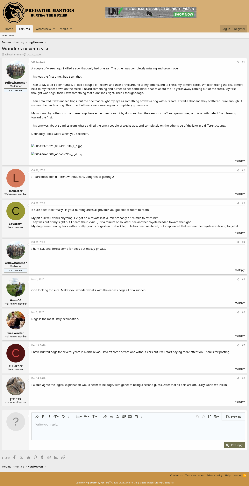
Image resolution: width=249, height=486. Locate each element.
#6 (243, 312)
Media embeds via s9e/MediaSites (157, 482)
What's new (43, 29)
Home (9, 29)
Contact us (176, 475)
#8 (243, 378)
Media (64, 29)
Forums (24, 29)
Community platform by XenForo (106, 482)
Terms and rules (194, 475)
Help (228, 475)
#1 (243, 61)
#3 (243, 203)
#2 (243, 170)
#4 (243, 242)
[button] (54, 28)
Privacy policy (214, 475)
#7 (243, 345)
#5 (243, 279)
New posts (8, 35)
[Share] (238, 62)
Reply (241, 160)
